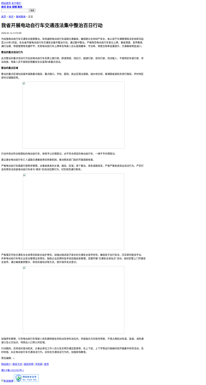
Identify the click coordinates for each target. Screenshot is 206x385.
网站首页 (6, 3)
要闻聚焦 (21, 16)
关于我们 (16, 3)
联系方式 (17, 364)
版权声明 (28, 364)
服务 (19, 7)
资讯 (3, 7)
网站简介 (6, 364)
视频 (14, 7)
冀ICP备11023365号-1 (12, 370)
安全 (9, 7)
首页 (3, 16)
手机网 (38, 364)
